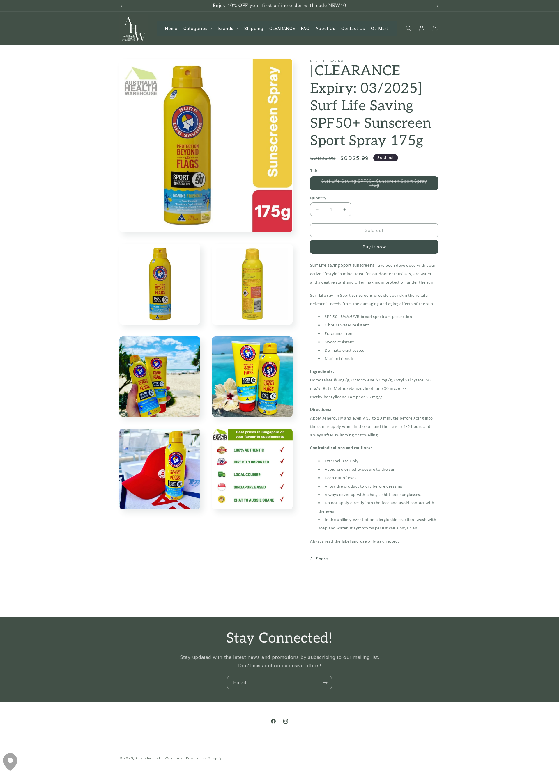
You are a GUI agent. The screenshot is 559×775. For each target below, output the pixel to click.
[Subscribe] (325, 682)
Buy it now (374, 247)
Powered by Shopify (204, 758)
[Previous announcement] (121, 5)
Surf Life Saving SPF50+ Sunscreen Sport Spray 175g (374, 184)
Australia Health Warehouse (160, 758)
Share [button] (322, 558)
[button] (408, 28)
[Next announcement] (437, 5)
